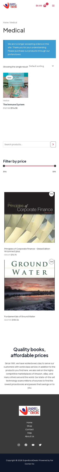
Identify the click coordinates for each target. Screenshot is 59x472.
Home (5, 22)
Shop (29, 425)
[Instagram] (18, 445)
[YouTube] (33, 445)
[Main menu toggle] (53, 5)
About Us (29, 436)
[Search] (53, 144)
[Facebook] (26, 445)
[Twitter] (40, 445)
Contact (29, 429)
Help (29, 432)
